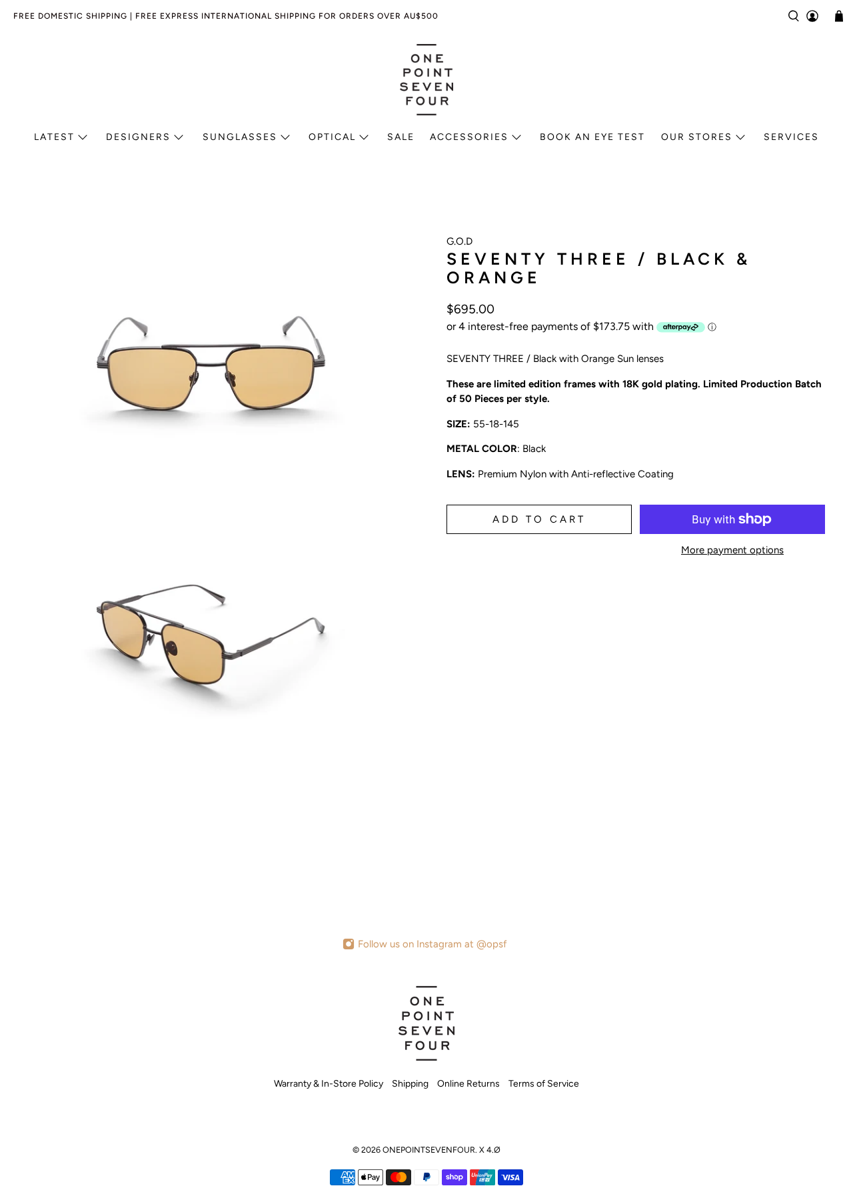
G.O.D (459, 241)
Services (791, 137)
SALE (401, 137)
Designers (138, 137)
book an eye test (592, 137)
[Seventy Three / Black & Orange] (213, 363)
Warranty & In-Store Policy (328, 1083)
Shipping (410, 1083)
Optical (332, 137)
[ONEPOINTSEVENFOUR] (426, 79)
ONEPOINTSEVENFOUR (429, 1150)
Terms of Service (543, 1083)
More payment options (732, 550)
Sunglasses (240, 137)
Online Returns (468, 1083)
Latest (54, 137)
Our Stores (696, 137)
